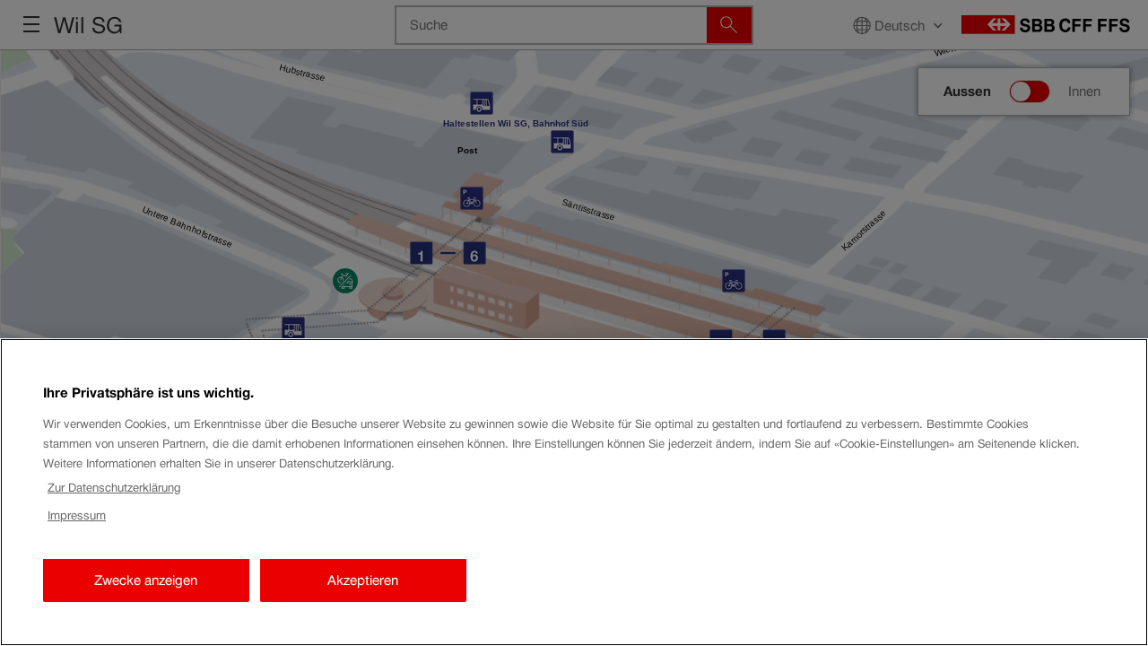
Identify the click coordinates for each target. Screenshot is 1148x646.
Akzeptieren (362, 581)
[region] (574, 492)
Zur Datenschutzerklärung (114, 487)
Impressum (77, 515)
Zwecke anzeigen (145, 581)
